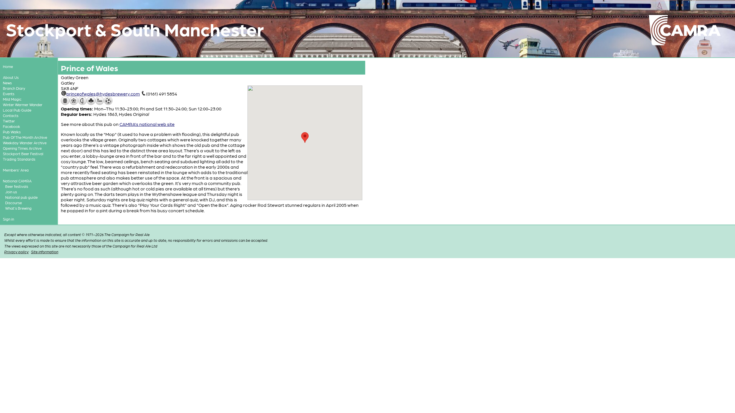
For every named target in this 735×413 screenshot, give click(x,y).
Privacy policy (16, 252)
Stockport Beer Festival (23, 153)
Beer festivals (16, 186)
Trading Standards (19, 159)
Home (8, 66)
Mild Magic (12, 99)
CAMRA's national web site (147, 124)
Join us (11, 192)
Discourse (13, 202)
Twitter (9, 121)
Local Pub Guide (17, 110)
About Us (11, 77)
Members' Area (16, 170)
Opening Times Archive (22, 148)
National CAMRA (17, 181)
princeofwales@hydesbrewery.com (103, 93)
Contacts (10, 115)
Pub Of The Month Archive (25, 137)
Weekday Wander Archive (25, 143)
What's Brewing (18, 208)
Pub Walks (12, 132)
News (7, 83)
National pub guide (21, 197)
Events (8, 93)
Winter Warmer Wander (22, 104)
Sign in (8, 219)
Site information (44, 252)
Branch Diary (14, 88)
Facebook (11, 126)
